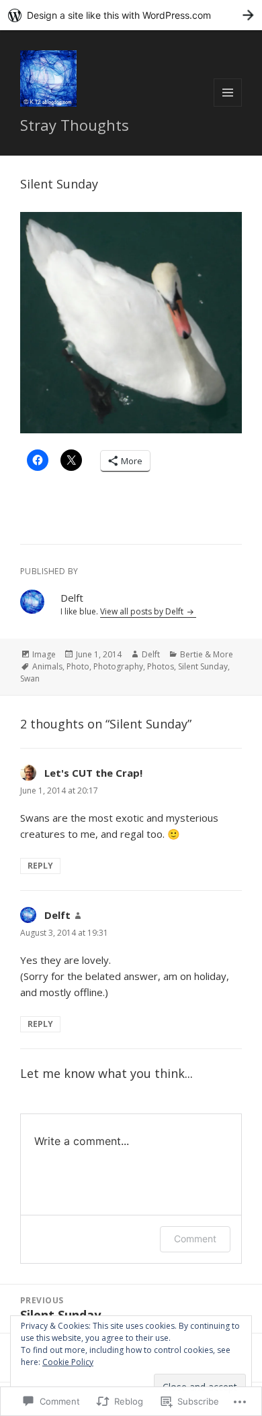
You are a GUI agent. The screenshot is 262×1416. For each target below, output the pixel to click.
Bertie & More (206, 654)
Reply (40, 865)
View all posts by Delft (142, 611)
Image (44, 654)
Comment (195, 1238)
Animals (47, 666)
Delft (151, 654)
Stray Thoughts (74, 125)
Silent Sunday (203, 666)
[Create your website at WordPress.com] (131, 15)
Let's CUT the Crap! (93, 772)
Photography (118, 666)
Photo (78, 666)
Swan (30, 678)
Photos (160, 666)
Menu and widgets (228, 106)
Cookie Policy (67, 1362)
